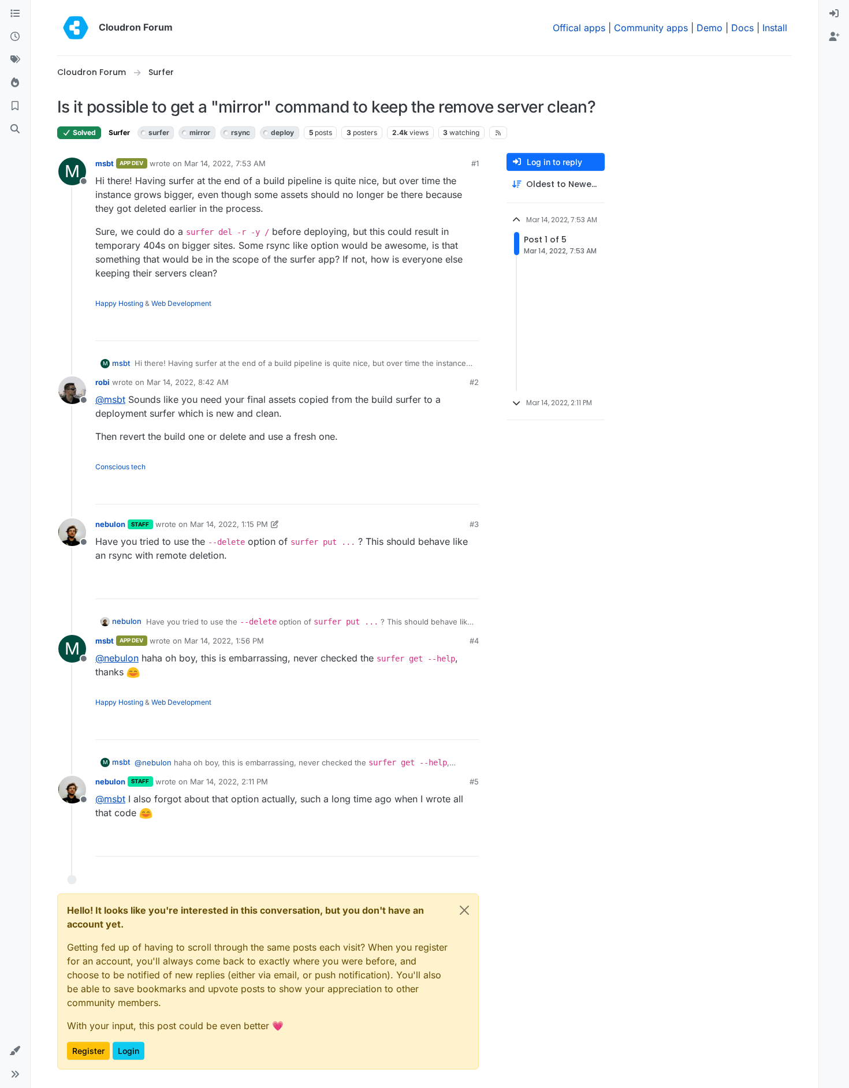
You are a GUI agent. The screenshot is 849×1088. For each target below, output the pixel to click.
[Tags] (15, 60)
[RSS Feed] (498, 132)
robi (102, 382)
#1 (475, 163)
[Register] (834, 37)
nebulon (110, 524)
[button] (15, 1051)
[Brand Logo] (76, 28)
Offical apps (579, 27)
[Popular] (15, 83)
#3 (474, 524)
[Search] (15, 129)
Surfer (119, 132)
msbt (104, 163)
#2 (474, 382)
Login (128, 1051)
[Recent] (15, 37)
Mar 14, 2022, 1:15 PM (229, 524)
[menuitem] (834, 14)
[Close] (464, 910)
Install (774, 27)
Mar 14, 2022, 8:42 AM (188, 382)
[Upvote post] (451, 327)
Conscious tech (120, 466)
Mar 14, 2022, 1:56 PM (224, 640)
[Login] (834, 14)
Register (88, 1051)
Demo (710, 27)
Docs (742, 27)
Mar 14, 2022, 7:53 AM (225, 163)
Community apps (651, 27)
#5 (474, 781)
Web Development (181, 303)
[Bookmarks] (15, 106)
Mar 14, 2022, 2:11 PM (229, 781)
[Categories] (15, 14)
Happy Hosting (119, 303)
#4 (474, 640)
